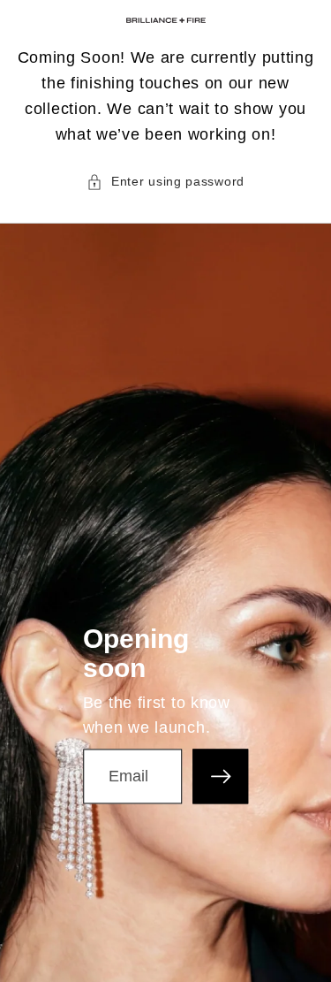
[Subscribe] (220, 776)
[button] (165, 181)
